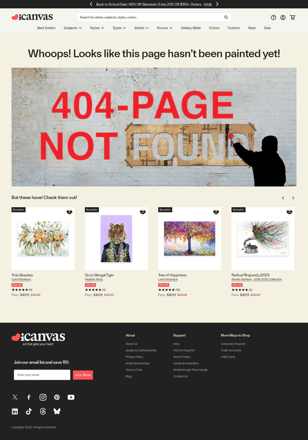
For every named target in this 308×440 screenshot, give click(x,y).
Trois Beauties (22, 275)
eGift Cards (228, 356)
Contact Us (180, 376)
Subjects (70, 28)
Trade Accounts (231, 350)
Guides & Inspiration (186, 363)
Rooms (162, 28)
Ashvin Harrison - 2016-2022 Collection (257, 279)
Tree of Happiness (172, 275)
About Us (131, 344)
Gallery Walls (191, 28)
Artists (139, 28)
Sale (267, 28)
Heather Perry (94, 279)
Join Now (83, 375)
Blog (128, 376)
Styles (95, 28)
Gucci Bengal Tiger (99, 275)
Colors (214, 28)
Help (176, 344)
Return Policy (181, 356)
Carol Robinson (21, 279)
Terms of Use (134, 369)
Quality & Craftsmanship (141, 350)
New (251, 28)
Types (117, 28)
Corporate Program (233, 344)
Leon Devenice (168, 279)
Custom (234, 28)
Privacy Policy (134, 356)
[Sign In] (283, 17)
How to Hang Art (184, 350)
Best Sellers (46, 28)
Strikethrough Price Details (190, 369)
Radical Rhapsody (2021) (250, 275)
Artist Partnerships (137, 363)
